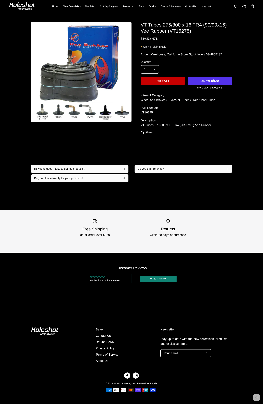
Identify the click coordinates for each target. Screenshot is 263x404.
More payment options (210, 87)
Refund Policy (105, 342)
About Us (102, 360)
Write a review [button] (158, 278)
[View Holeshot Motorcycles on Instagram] (136, 375)
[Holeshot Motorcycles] (22, 6)
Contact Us (103, 335)
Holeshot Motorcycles (125, 383)
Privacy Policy (105, 348)
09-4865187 (214, 54)
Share (149, 132)
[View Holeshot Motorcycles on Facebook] (127, 375)
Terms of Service (107, 354)
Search (100, 329)
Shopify (153, 383)
